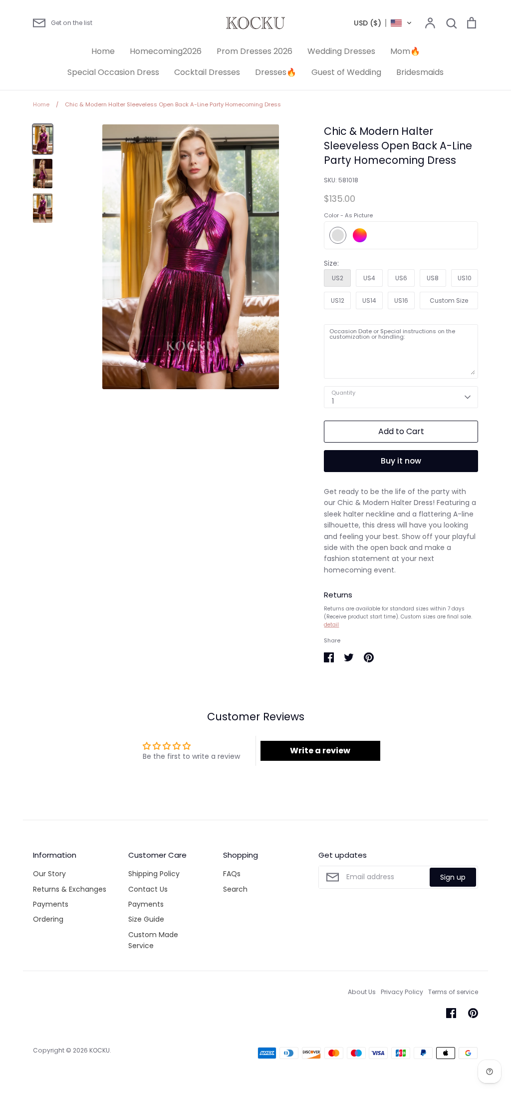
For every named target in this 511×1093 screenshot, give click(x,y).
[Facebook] (451, 1013)
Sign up (453, 877)
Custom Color (359, 235)
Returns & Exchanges (69, 889)
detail (331, 624)
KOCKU (99, 1050)
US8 (433, 278)
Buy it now (401, 461)
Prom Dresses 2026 (254, 51)
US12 (337, 300)
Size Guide (146, 919)
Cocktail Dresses (207, 72)
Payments (50, 904)
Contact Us (148, 889)
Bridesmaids (420, 72)
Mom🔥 (405, 51)
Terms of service (453, 992)
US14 (369, 300)
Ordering (48, 919)
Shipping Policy (154, 874)
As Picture (337, 235)
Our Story (49, 874)
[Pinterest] (473, 1013)
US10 (465, 278)
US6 (401, 278)
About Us (362, 992)
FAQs (232, 874)
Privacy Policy (402, 992)
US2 (337, 278)
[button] (383, 23)
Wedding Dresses (341, 51)
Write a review (320, 750)
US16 (401, 300)
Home (103, 51)
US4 (369, 278)
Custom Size (449, 300)
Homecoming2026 (166, 51)
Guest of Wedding (346, 72)
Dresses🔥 (275, 72)
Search (235, 889)
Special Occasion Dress (113, 72)
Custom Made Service (153, 940)
